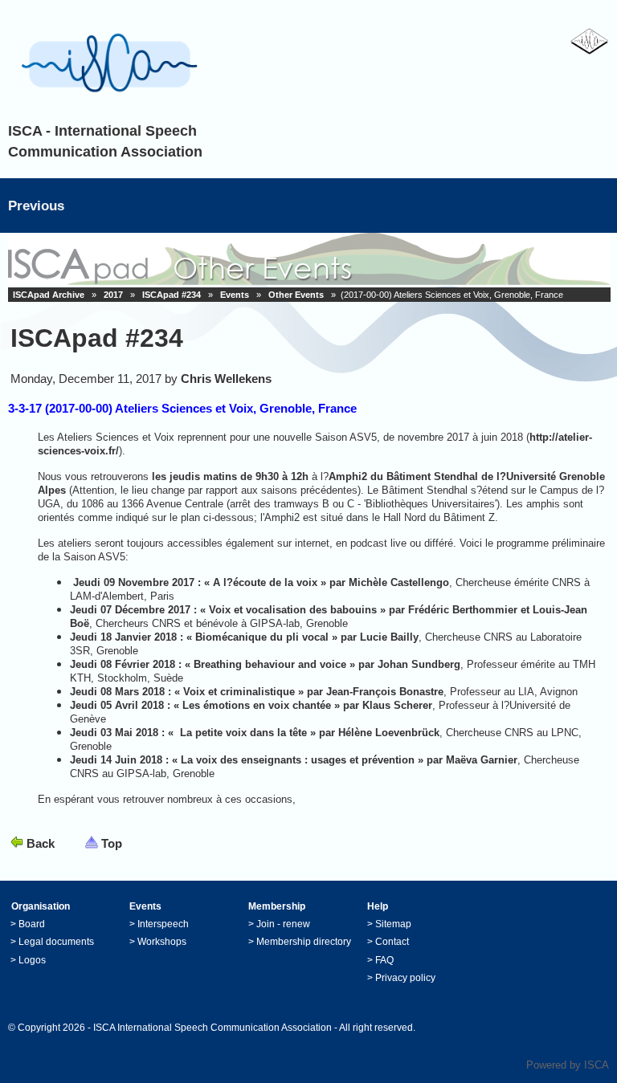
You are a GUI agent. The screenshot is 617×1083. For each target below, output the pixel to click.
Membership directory (303, 941)
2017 (113, 294)
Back (41, 843)
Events (234, 294)
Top (111, 843)
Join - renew (283, 924)
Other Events (296, 294)
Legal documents (56, 941)
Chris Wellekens (226, 378)
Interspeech (163, 924)
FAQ (384, 960)
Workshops (161, 941)
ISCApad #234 (171, 294)
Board (31, 924)
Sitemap (393, 924)
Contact (392, 941)
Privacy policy (405, 977)
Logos (32, 960)
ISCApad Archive (48, 294)
